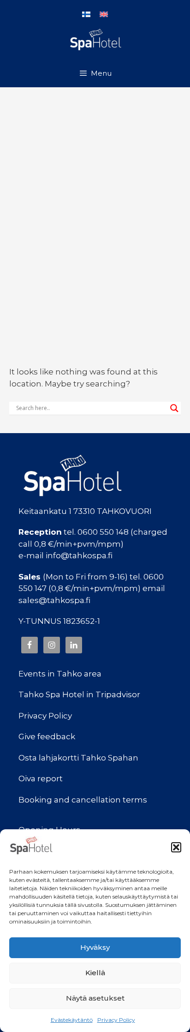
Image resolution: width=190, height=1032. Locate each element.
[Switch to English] (104, 14)
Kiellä (95, 972)
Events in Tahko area (59, 673)
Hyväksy (95, 947)
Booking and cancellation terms (82, 799)
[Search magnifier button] (174, 408)
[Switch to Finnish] (86, 14)
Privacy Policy (116, 1019)
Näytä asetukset (95, 998)
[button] (176, 847)
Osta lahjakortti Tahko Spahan (78, 757)
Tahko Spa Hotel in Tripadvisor (79, 694)
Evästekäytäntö (72, 1019)
